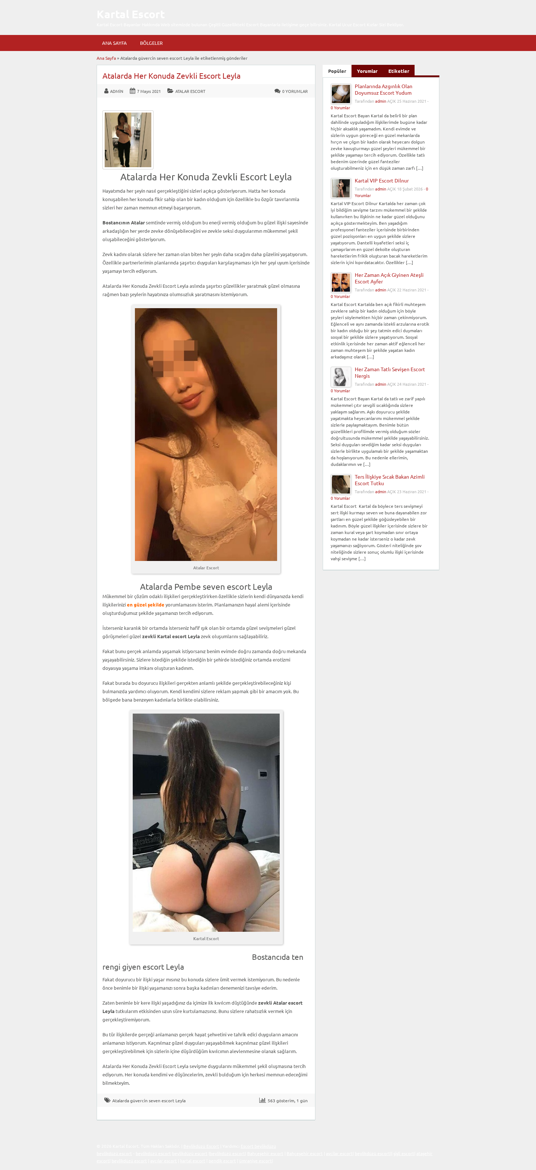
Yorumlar (367, 71)
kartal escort (192, 1160)
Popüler (337, 71)
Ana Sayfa (114, 43)
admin (116, 91)
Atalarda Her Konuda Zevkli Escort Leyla (171, 75)
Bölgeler (151, 43)
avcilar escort (339, 1153)
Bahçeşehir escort (265, 1153)
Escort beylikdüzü (258, 1146)
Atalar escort (190, 91)
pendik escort (222, 1160)
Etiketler (398, 71)
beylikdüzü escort (114, 1153)
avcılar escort (163, 1160)
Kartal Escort (131, 14)
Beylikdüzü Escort (201, 1146)
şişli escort (403, 1153)
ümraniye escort (255, 1160)
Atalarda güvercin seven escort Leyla (149, 1100)
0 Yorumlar (295, 91)
